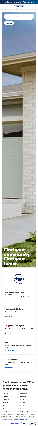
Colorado (6, 406)
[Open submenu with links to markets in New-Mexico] (29, 409)
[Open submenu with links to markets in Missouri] (26, 397)
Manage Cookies (14, 423)
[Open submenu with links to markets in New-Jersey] (28, 406)
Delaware (6, 409)
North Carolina (25, 412)
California (6, 403)
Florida (5, 412)
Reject (24, 423)
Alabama (6, 394)
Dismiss (32, 423)
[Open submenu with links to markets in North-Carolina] (30, 412)
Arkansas (6, 400)
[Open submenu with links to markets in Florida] (8, 412)
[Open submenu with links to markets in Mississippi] (28, 394)
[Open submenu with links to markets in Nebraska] (27, 400)
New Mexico (24, 409)
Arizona (5, 397)
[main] (19, 192)
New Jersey (23, 406)
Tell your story (8, 367)
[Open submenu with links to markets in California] (10, 403)
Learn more (8, 317)
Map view (9, 23)
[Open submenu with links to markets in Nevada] (26, 403)
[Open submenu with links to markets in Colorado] (10, 406)
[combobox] (19, 17)
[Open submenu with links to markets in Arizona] (9, 397)
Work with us (8, 334)
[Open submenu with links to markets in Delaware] (10, 409)
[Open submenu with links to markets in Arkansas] (10, 400)
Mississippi (23, 394)
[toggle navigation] (3, 7)
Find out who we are (10, 300)
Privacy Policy (24, 419)
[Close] (36, 414)
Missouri (23, 397)
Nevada (22, 403)
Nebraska (23, 400)
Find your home (9, 350)
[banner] (19, 2)
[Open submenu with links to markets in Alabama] (9, 394)
